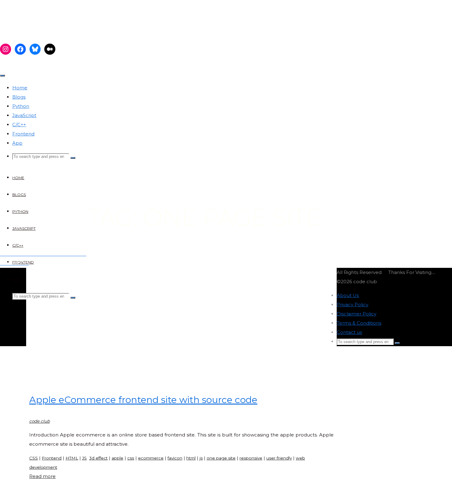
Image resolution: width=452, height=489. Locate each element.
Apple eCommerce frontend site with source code (143, 399)
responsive (251, 458)
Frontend (51, 458)
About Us (348, 295)
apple (117, 458)
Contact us (349, 332)
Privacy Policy (352, 304)
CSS (33, 458)
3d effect (98, 458)
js (201, 458)
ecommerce (151, 458)
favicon (175, 458)
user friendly (279, 458)
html (191, 458)
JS (84, 458)
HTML (71, 458)
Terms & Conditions (359, 323)
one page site (221, 458)
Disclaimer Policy (356, 314)
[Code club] (50, 31)
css (130, 458)
